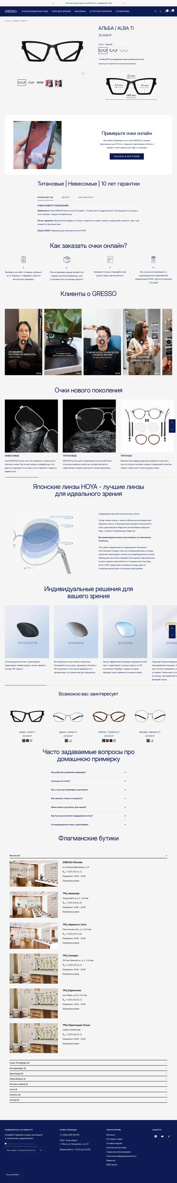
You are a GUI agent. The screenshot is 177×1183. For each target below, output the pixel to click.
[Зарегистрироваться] (40, 1150)
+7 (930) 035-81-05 (74, 903)
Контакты (110, 1135)
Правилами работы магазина (11, 1146)
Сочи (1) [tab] (13, 1089)
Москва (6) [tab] (15, 855)
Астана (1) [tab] (14, 1100)
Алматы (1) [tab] (15, 1094)
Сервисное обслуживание (118, 1152)
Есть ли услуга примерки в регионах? (69, 790)
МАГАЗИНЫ (80, 11)
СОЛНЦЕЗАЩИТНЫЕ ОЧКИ (35, 11)
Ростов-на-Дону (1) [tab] (19, 1084)
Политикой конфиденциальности (28, 1143)
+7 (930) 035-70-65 (74, 934)
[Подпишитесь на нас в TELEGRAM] (155, 1136)
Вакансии (110, 1160)
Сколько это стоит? (60, 781)
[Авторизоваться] (160, 11)
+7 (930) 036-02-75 (74, 1000)
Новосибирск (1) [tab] (18, 1079)
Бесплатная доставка (116, 1147)
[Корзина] (165, 11)
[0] (171, 11)
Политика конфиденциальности (121, 1156)
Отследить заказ (114, 1139)
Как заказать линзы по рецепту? (67, 798)
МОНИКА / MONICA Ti (149, 732)
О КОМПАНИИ (122, 11)
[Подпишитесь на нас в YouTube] (162, 1136)
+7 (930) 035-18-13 (74, 965)
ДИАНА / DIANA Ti (68, 732)
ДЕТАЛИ (66, 197)
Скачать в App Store (127, 156)
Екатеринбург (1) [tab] (18, 1068)
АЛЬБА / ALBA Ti (27, 732)
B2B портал (112, 1164)
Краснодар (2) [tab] (16, 1073)
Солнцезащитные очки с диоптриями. (70, 824)
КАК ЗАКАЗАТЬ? (85, 197)
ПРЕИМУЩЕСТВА (45, 197)
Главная (8, 21)
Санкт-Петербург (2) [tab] (19, 1063)
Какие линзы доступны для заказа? (68, 807)
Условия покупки (114, 1143)
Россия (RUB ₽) (12, 1175)
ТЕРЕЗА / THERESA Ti (109, 732)
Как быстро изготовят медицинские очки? (72, 816)
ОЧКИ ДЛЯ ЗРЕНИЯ (61, 11)
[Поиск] (155, 11)
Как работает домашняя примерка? (68, 772)
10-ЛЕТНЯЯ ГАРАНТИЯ (101, 11)
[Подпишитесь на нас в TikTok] (169, 1136)
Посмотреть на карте (71, 881)
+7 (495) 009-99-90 (69, 1135)
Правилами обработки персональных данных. (28, 1146)
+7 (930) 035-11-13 (74, 872)
